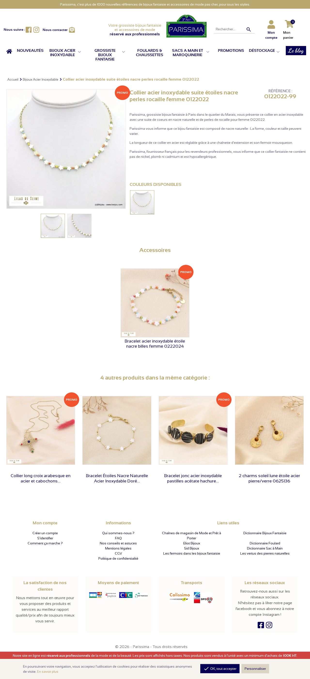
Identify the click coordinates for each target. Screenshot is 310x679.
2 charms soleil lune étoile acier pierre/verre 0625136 (269, 478)
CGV (118, 553)
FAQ (118, 538)
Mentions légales (118, 548)
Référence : (280, 91)
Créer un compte (45, 533)
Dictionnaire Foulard (265, 543)
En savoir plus (47, 671)
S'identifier (45, 538)
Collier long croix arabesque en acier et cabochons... (40, 478)
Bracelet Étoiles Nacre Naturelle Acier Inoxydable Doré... (117, 478)
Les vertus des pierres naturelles (265, 553)
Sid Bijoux (191, 548)
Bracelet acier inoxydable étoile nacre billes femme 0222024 (155, 344)
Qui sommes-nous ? (118, 533)
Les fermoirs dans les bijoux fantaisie (191, 553)
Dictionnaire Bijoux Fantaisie (265, 533)
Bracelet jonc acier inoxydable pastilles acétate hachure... (193, 478)
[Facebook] (260, 626)
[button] (66, 53)
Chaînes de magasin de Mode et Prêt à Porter (191, 535)
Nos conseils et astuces (118, 543)
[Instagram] (269, 626)
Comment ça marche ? (45, 543)
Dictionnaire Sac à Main (265, 548)
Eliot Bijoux (191, 543)
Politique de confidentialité (118, 558)
